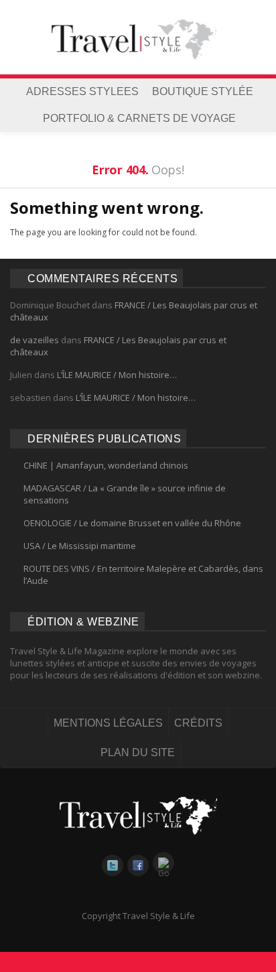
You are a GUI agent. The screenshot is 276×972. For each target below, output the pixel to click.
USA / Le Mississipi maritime (79, 546)
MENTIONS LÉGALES (108, 723)
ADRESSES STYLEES (82, 91)
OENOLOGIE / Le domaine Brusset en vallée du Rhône (132, 523)
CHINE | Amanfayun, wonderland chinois (105, 465)
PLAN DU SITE (137, 752)
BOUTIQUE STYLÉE (202, 91)
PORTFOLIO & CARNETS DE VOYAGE (139, 118)
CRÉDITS (198, 723)
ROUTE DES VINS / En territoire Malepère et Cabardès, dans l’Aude (143, 574)
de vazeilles (34, 340)
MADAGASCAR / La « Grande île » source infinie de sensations (124, 494)
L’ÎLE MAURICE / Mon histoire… (117, 375)
